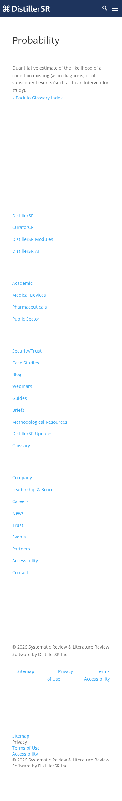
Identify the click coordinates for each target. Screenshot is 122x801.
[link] (26, 9)
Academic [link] (22, 283)
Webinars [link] (22, 386)
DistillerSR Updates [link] (32, 434)
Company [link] (22, 477)
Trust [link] (17, 525)
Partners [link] (21, 549)
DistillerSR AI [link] (25, 251)
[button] (115, 8)
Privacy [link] (65, 671)
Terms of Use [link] (26, 748)
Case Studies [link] (25, 363)
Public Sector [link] (25, 319)
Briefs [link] (18, 410)
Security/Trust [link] (27, 351)
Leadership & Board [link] (33, 489)
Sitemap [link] (25, 671)
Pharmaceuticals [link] (29, 307)
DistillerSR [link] (23, 216)
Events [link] (19, 537)
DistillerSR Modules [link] (32, 239)
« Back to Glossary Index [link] (37, 98)
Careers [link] (20, 501)
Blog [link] (16, 374)
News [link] (18, 513)
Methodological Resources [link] (39, 422)
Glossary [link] (21, 445)
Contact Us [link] (23, 573)
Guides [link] (19, 398)
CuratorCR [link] (23, 227)
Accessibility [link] (25, 561)
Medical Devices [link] (29, 295)
